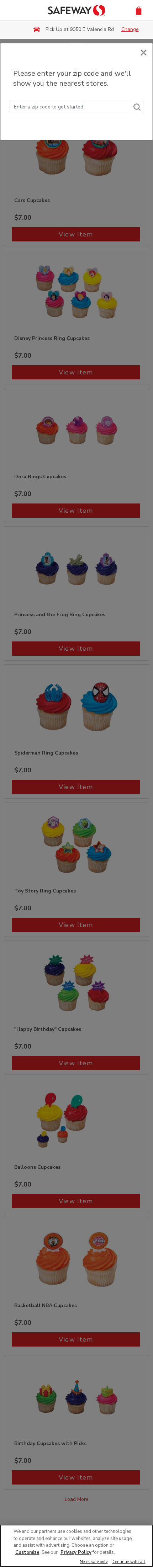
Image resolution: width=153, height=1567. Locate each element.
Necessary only (94, 1562)
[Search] (137, 107)
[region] (76, 1546)
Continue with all (129, 1562)
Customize (27, 1552)
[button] (138, 10)
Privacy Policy (75, 1552)
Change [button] (130, 29)
